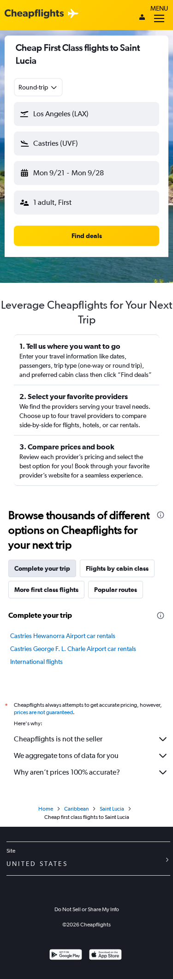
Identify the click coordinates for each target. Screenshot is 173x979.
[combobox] (38, 87)
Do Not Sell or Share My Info (86, 909)
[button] (86, 114)
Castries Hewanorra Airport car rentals (62, 635)
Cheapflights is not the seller (58, 738)
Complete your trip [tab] (42, 568)
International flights (36, 661)
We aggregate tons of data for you (66, 755)
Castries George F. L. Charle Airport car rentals (73, 648)
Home (45, 809)
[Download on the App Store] (105, 956)
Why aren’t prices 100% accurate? (67, 772)
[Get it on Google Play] (65, 956)
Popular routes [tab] (115, 589)
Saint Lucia (112, 809)
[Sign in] (142, 18)
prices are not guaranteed (43, 712)
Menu (159, 8)
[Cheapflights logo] (34, 14)
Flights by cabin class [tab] (117, 568)
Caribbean (76, 809)
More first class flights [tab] (46, 589)
